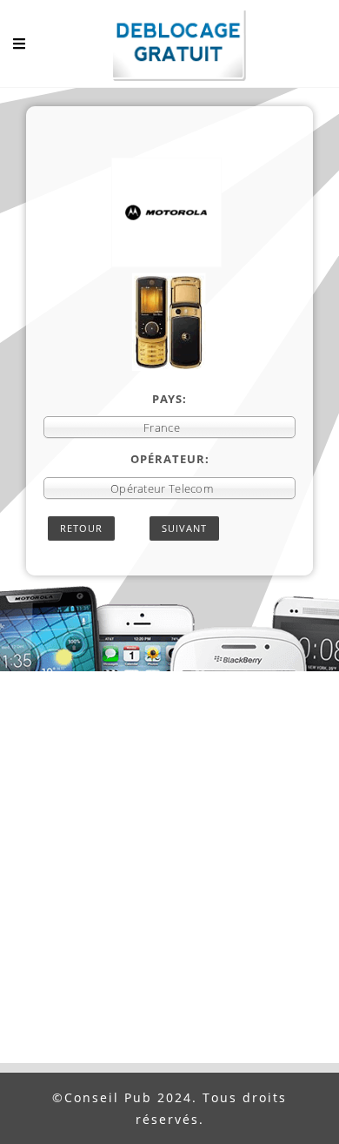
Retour (81, 528)
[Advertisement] (169, 884)
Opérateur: (169, 459)
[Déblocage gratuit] (169, 48)
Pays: (169, 399)
